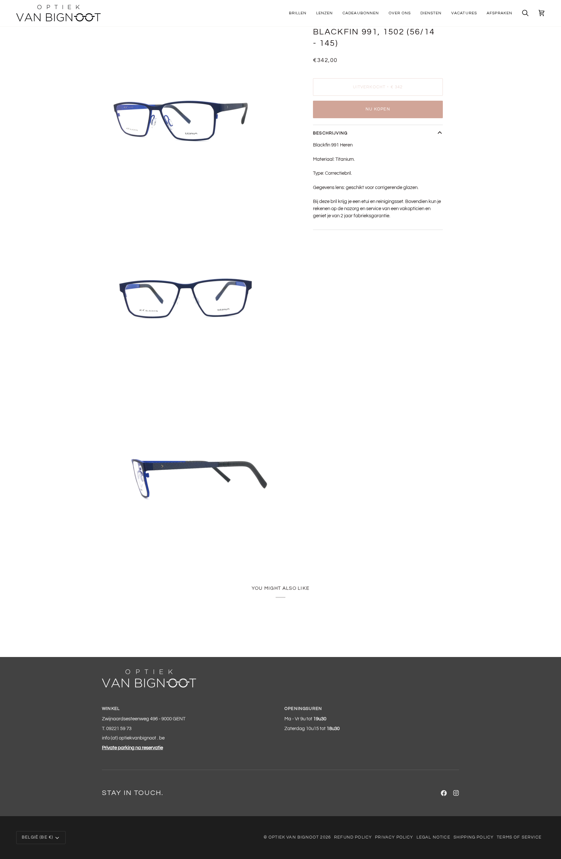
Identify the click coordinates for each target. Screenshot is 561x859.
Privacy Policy (394, 837)
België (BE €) (37, 837)
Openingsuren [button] (303, 708)
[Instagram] (456, 793)
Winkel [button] (111, 708)
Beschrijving (330, 133)
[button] (297, 13)
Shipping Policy (474, 837)
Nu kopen (378, 109)
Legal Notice (433, 837)
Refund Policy (353, 837)
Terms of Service (519, 837)
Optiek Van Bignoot (293, 837)
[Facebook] (444, 793)
